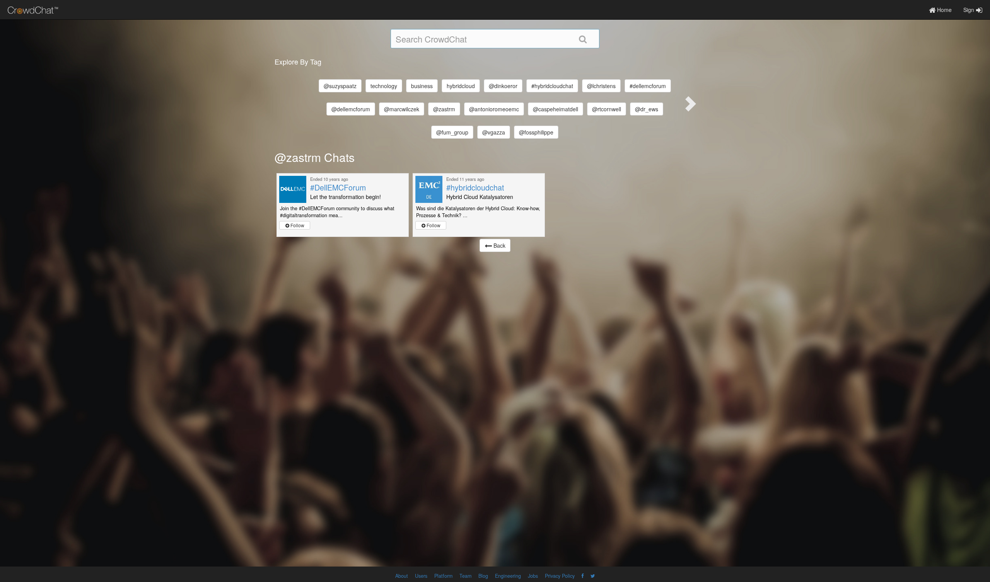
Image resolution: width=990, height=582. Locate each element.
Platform (443, 575)
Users (421, 575)
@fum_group (452, 132)
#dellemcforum (648, 86)
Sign (968, 10)
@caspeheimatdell (555, 109)
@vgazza (493, 132)
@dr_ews (646, 109)
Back (498, 245)
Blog (483, 575)
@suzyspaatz (340, 86)
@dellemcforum (350, 109)
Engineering (508, 575)
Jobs (533, 575)
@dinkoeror (503, 86)
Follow (296, 225)
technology (383, 86)
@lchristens (601, 86)
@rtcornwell (606, 109)
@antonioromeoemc (494, 109)
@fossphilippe (536, 132)
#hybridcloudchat (552, 86)
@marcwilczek (401, 109)
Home (943, 10)
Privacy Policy (560, 575)
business (422, 86)
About (401, 575)
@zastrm (444, 109)
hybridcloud (461, 86)
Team (465, 575)
